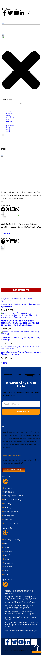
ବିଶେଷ (6, 575)
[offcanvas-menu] (2, 41)
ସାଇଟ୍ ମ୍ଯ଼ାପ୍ (8, 519)
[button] (3, 208)
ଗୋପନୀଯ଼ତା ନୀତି (10, 504)
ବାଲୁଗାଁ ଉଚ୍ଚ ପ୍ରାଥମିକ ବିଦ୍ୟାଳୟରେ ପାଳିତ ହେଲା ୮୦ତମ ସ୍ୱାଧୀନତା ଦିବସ (20, 305)
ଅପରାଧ (8, 119)
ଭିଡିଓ (8, 131)
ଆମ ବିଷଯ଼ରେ (9, 492)
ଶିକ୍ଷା (8, 127)
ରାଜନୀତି (8, 111)
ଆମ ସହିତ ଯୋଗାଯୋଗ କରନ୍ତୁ (14, 496)
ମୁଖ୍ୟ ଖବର (8, 551)
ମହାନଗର (9, 113)
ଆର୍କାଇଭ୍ (7, 508)
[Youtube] (16, 13)
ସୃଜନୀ (8, 129)
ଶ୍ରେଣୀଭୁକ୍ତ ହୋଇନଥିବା (13, 540)
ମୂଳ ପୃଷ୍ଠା (8, 488)
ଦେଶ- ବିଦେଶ (9, 567)
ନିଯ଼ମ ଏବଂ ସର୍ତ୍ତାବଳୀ (11, 523)
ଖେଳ (7, 123)
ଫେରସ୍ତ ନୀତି (9, 515)
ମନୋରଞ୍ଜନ (10, 125)
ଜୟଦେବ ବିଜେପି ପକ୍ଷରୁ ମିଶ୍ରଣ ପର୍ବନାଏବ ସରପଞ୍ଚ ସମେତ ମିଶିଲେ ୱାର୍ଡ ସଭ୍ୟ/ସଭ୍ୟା (21, 353)
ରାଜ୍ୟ (8, 110)
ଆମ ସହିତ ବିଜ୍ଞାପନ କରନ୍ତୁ (13, 500)
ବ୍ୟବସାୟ (9, 121)
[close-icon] (21, 98)
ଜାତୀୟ (8, 115)
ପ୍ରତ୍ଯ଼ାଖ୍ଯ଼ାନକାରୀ (11, 511)
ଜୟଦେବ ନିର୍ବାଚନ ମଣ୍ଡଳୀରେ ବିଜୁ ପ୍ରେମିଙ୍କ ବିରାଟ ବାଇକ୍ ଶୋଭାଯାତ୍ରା (20, 339)
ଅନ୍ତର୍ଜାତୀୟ (10, 117)
